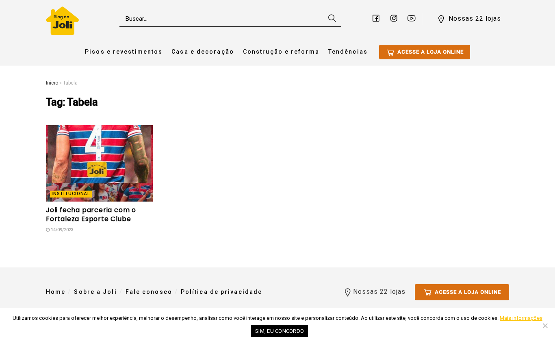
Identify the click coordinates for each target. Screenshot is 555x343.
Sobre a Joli (95, 292)
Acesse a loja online (430, 52)
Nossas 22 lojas (474, 18)
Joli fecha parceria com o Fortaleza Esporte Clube (91, 214)
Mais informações (521, 318)
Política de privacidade (221, 292)
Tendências (348, 51)
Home (55, 292)
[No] (545, 325)
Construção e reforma (281, 51)
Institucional (71, 193)
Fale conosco (149, 292)
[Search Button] (331, 19)
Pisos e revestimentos (124, 51)
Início (52, 83)
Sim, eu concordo (279, 331)
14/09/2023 (62, 229)
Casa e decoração (202, 51)
